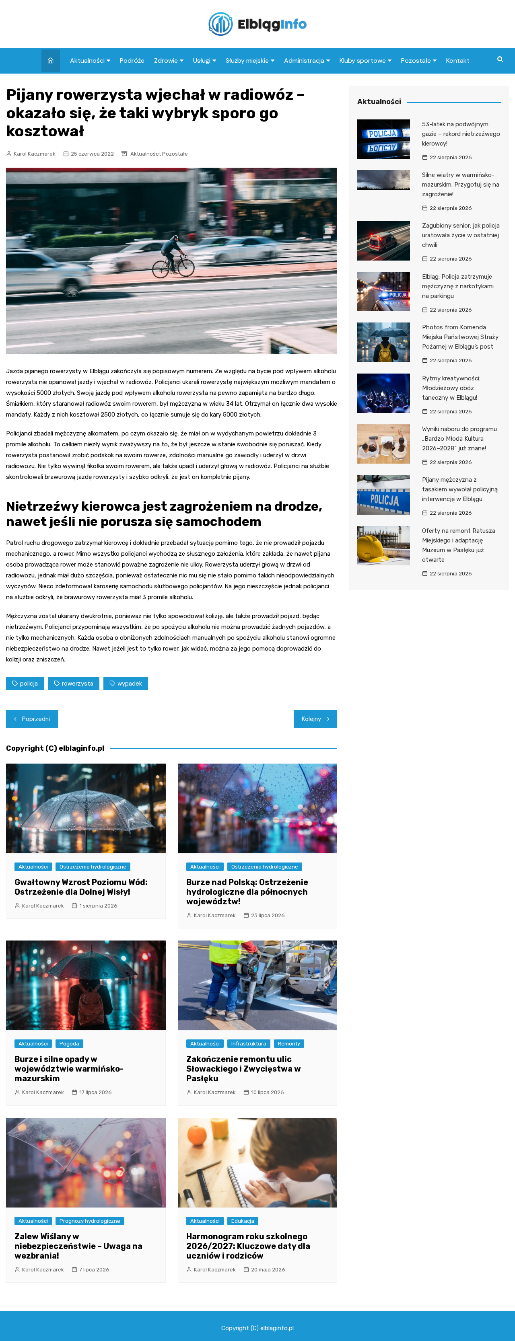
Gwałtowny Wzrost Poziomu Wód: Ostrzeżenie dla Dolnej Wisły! (81, 887)
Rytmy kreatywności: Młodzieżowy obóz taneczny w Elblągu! (451, 388)
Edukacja (242, 1221)
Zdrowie (166, 60)
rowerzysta (77, 684)
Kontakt (458, 60)
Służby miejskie (247, 60)
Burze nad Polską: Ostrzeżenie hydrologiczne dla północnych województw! (247, 891)
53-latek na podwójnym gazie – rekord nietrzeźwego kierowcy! (461, 134)
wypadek (129, 684)
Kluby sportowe (363, 60)
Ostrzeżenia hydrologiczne (93, 867)
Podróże (132, 60)
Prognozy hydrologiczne (90, 1221)
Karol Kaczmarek (35, 154)
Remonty (289, 1044)
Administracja (304, 60)
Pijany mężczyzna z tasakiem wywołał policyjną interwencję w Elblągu (460, 489)
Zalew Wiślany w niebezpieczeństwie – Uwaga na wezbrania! (78, 1246)
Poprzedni (36, 719)
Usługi (201, 60)
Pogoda (69, 1044)
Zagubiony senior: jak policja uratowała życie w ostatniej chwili (461, 235)
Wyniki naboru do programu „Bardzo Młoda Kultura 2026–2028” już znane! (459, 438)
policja (29, 684)
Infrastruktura (248, 1044)
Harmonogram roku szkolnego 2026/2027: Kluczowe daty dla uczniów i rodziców (248, 1246)
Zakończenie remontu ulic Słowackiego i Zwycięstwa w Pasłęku (243, 1068)
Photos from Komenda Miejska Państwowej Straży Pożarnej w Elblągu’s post (460, 337)
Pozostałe (416, 60)
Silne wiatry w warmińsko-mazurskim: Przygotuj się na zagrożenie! (460, 184)
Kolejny (311, 719)
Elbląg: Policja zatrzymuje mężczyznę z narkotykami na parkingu (458, 286)
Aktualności (87, 60)
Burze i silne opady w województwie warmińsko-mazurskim (69, 1068)
